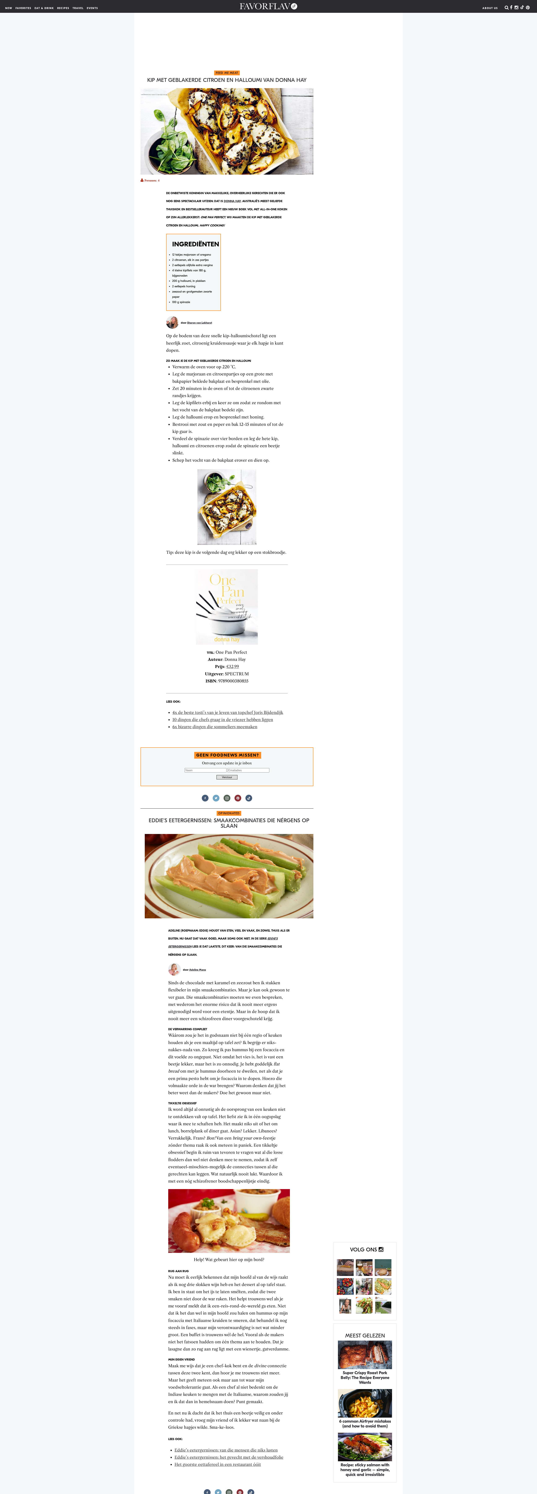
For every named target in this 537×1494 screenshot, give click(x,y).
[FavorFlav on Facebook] (511, 8)
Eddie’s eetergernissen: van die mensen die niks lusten (226, 1450)
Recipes (63, 8)
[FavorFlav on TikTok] (522, 8)
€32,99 (232, 666)
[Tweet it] (216, 800)
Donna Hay (232, 201)
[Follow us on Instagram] (227, 800)
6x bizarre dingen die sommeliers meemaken (214, 726)
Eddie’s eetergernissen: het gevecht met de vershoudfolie (229, 1457)
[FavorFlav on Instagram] (516, 8)
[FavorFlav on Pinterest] (528, 8)
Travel (78, 8)
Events (92, 8)
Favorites (23, 8)
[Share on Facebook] (205, 800)
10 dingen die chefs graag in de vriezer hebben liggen (222, 719)
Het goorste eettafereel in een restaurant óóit (218, 1464)
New (8, 8)
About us (490, 8)
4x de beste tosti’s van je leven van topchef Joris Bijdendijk (227, 712)
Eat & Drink (44, 8)
